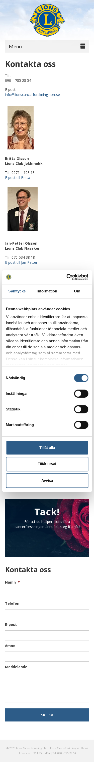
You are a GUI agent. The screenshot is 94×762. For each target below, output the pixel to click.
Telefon (12, 603)
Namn (12, 582)
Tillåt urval (47, 464)
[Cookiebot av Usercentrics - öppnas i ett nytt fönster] (67, 277)
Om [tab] (77, 291)
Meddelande (16, 667)
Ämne (10, 645)
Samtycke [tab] (17, 291)
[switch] (81, 394)
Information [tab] (47, 291)
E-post (11, 624)
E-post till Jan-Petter (21, 262)
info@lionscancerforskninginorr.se (32, 94)
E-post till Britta (17, 177)
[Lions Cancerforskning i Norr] (47, 20)
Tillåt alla (47, 447)
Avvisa (47, 480)
